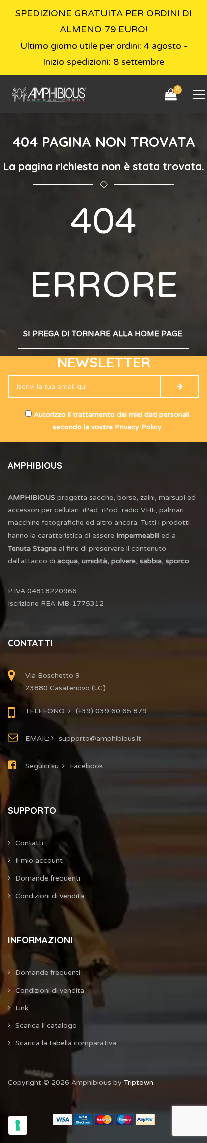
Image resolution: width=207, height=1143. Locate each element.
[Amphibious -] (48, 94)
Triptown (138, 1082)
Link (21, 1008)
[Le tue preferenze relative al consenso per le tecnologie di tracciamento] (17, 1125)
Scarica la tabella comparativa (65, 1043)
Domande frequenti (47, 878)
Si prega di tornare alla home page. (103, 333)
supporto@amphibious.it (100, 738)
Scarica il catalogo (46, 1025)
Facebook (86, 766)
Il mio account (39, 860)
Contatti (29, 843)
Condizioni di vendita (49, 896)
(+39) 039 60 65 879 (111, 711)
